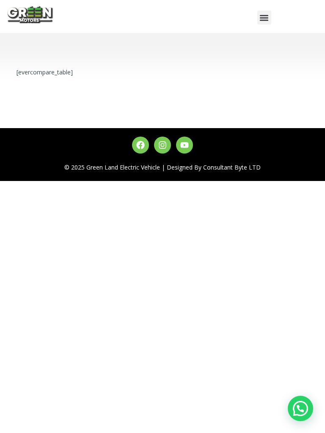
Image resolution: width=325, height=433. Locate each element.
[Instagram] (162, 145)
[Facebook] (140, 145)
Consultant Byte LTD (232, 167)
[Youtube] (184, 145)
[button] (264, 18)
